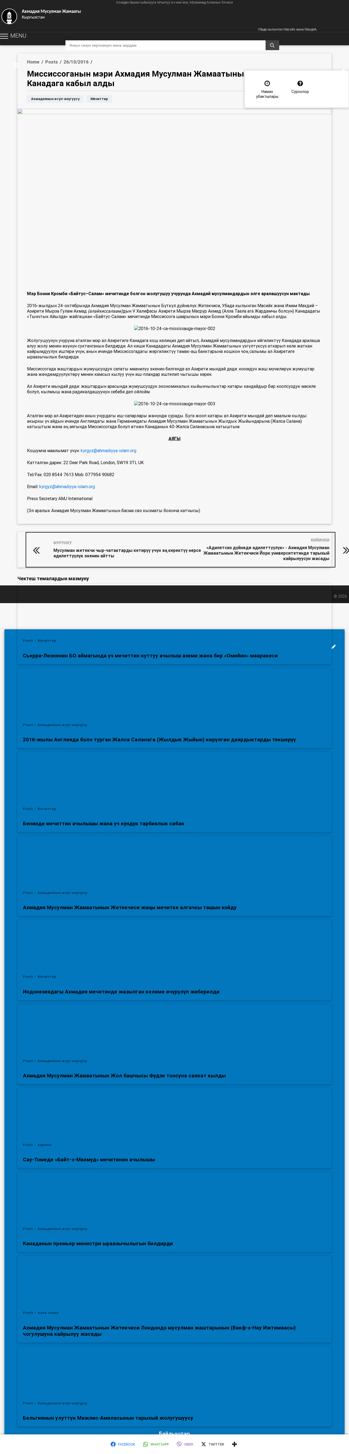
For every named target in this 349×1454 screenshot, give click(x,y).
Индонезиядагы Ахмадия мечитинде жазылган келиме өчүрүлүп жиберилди (121, 992)
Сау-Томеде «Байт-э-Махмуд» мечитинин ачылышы (89, 1159)
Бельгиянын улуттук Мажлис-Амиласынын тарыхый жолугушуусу (108, 1418)
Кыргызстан (51, 14)
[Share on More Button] (234, 1444)
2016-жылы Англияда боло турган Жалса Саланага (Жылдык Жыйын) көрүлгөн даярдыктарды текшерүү (159, 739)
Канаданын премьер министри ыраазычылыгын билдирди (98, 1243)
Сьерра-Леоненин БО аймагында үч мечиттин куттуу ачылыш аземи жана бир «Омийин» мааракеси (150, 655)
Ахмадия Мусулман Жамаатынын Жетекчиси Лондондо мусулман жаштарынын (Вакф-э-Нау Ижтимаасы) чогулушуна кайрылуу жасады (159, 1331)
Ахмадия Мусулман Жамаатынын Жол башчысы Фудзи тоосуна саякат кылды (124, 1075)
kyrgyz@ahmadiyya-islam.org (108, 450)
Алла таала (48, 1313)
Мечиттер (99, 99)
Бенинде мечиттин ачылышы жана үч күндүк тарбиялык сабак (103, 823)
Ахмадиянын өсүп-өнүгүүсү (55, 99)
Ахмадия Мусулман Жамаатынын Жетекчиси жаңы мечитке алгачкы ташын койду (130, 907)
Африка (45, 1145)
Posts (28, 641)
